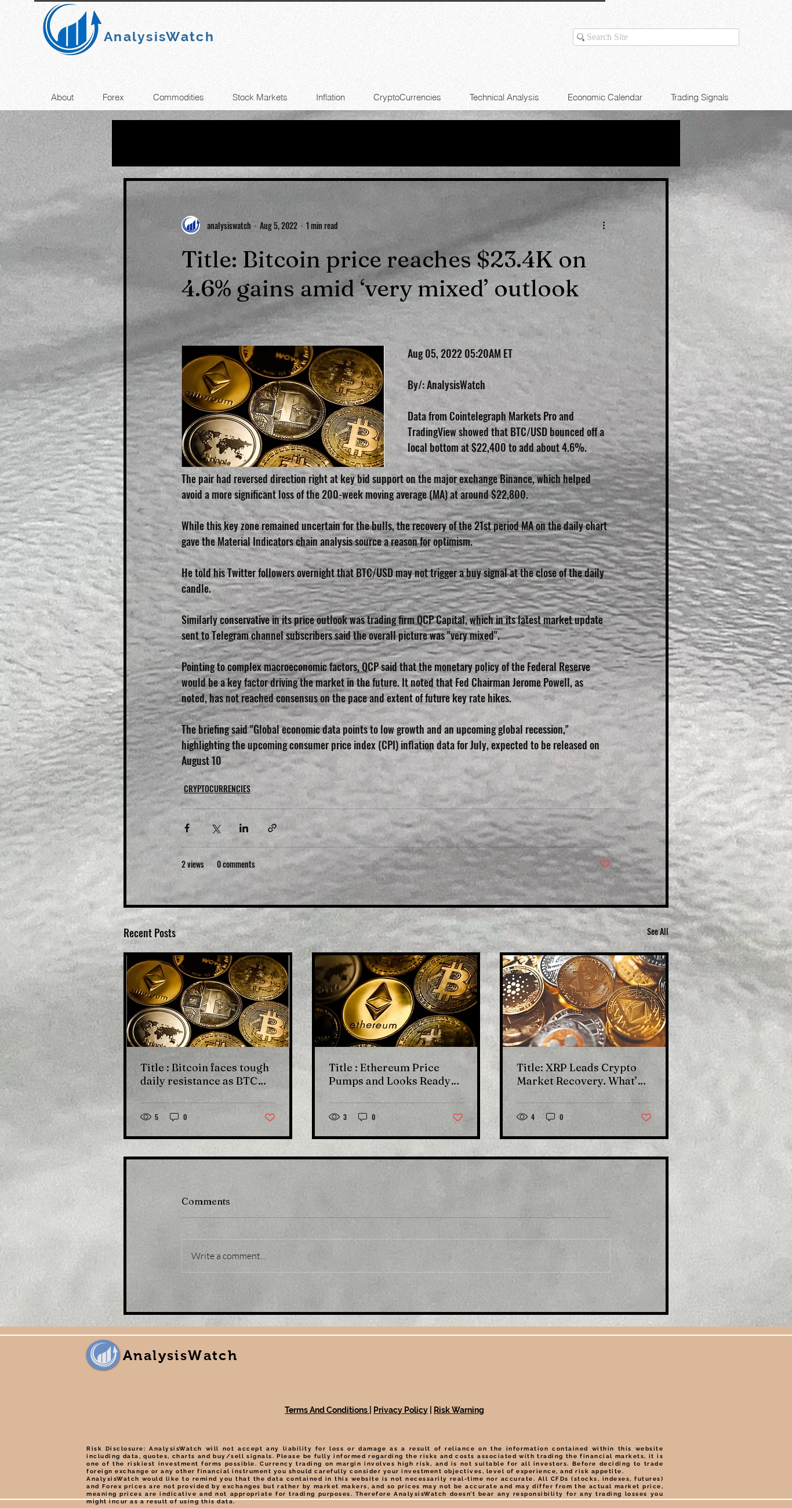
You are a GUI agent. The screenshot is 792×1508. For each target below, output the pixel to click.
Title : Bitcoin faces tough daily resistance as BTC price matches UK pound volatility (204, 1074)
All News (147, 143)
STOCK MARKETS (401, 143)
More (487, 143)
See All (658, 931)
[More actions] (604, 225)
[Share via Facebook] (186, 827)
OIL (204, 143)
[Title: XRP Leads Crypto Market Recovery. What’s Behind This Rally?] (584, 1001)
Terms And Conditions (327, 1410)
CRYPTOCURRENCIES (217, 788)
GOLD (252, 143)
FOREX (310, 143)
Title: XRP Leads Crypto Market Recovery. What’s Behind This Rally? (579, 1074)
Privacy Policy (400, 1410)
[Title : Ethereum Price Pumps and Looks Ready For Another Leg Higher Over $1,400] (396, 1001)
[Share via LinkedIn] (243, 827)
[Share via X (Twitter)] (215, 827)
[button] (653, 143)
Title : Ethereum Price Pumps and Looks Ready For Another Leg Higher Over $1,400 (390, 1074)
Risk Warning (459, 1410)
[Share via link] (272, 827)
